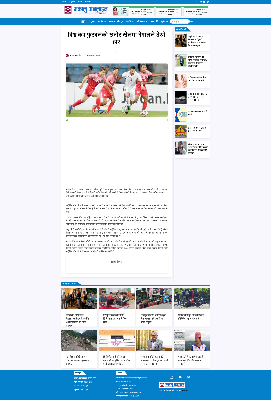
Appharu (185, 390)
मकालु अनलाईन (75, 55)
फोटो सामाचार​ (142, 21)
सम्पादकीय (155, 21)
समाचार (112, 21)
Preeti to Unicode (84, 1)
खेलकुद (120, 21)
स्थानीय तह (102, 21)
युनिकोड (164, 21)
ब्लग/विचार (130, 21)
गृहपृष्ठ (93, 21)
